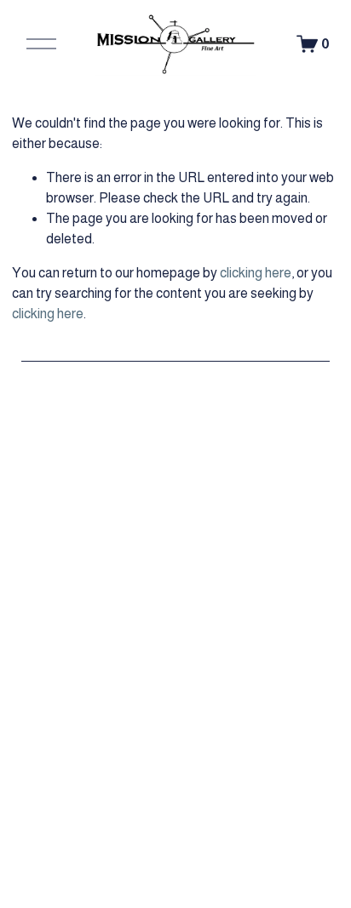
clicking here (255, 273)
